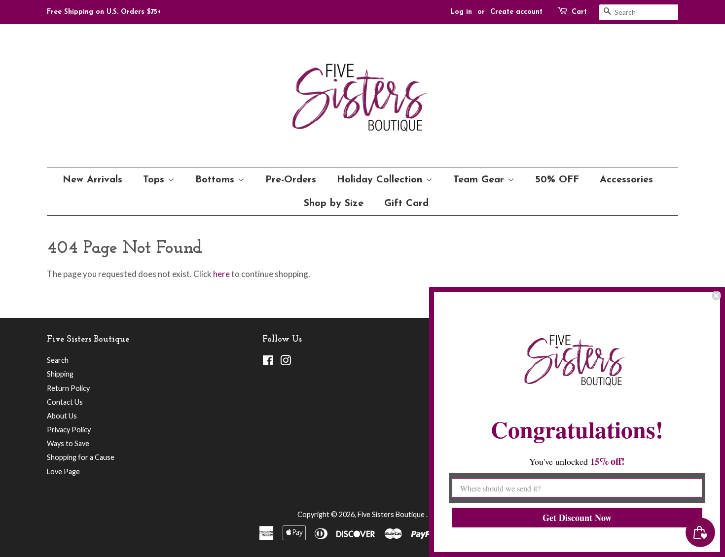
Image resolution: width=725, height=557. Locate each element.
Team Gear (480, 180)
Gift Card (406, 204)
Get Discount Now (577, 517)
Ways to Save (68, 443)
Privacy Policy (69, 429)
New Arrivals (92, 180)
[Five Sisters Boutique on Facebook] (268, 362)
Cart (579, 12)
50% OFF (557, 180)
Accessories (626, 180)
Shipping (60, 374)
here (221, 274)
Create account (516, 12)
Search (58, 360)
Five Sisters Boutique (392, 514)
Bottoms (216, 180)
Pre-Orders (290, 180)
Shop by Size (333, 204)
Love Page (63, 471)
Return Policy (68, 388)
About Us (62, 416)
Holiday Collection (381, 180)
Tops (155, 180)
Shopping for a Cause (80, 457)
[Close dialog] (716, 296)
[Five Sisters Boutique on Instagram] (285, 362)
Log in (461, 12)
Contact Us (65, 402)
